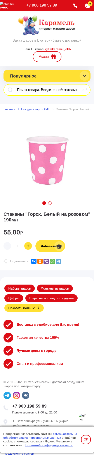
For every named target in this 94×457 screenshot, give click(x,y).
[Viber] (46, 261)
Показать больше (21, 308)
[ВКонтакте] (34, 261)
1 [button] (44, 203)
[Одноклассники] (40, 261)
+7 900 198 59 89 (41, 5)
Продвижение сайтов (18, 453)
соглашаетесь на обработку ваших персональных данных (40, 435)
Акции (44, 56)
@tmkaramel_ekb (58, 49)
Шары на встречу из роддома (51, 298)
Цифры (13, 298)
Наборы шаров (19, 288)
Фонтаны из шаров (55, 288)
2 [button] (50, 203)
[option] (47, 156)
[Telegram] (58, 261)
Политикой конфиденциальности (49, 445)
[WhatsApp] (52, 261)
